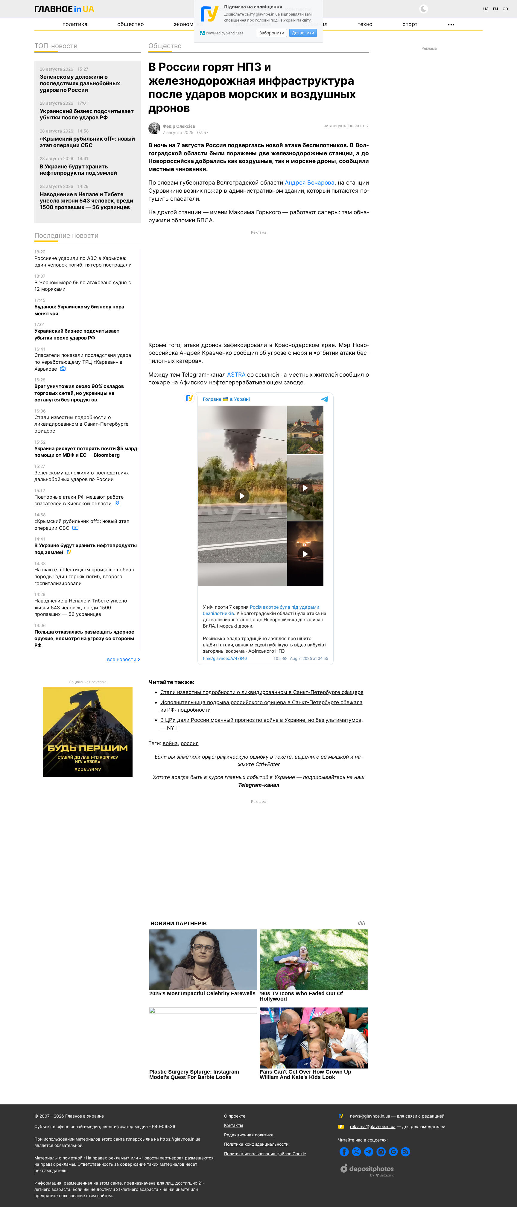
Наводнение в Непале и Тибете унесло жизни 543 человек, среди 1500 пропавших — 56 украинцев (80, 604)
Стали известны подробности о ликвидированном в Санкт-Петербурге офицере (262, 692)
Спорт (410, 24)
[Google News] (393, 1151)
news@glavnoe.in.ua (370, 1115)
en (505, 8)
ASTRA (236, 374)
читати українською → (346, 125)
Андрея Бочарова (310, 182)
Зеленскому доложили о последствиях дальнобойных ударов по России (81, 473)
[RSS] (405, 1151)
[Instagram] (381, 1151)
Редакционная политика (248, 1134)
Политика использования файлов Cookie (265, 1153)
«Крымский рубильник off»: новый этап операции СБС (81, 521)
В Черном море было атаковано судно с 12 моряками (82, 282)
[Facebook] (344, 1151)
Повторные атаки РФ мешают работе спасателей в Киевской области (79, 497)
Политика (75, 24)
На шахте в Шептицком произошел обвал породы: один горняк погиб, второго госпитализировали (84, 573)
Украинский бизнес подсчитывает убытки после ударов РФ (76, 331)
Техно (365, 24)
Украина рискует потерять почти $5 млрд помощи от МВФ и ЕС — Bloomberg (85, 448)
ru (495, 8)
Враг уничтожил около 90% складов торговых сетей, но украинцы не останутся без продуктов (79, 390)
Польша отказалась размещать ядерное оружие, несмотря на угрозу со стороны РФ (84, 635)
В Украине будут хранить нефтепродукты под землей (85, 545)
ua (486, 8)
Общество (130, 24)
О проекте (234, 1115)
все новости (121, 659)
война (170, 743)
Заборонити (271, 33)
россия (190, 743)
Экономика (188, 24)
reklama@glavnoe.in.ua (373, 1126)
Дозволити (303, 33)
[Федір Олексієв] (154, 132)
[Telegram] (368, 1151)
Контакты (233, 1125)
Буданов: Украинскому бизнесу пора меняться (79, 307)
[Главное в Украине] (65, 10)
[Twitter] (356, 1151)
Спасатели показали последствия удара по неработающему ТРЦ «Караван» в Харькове (82, 359)
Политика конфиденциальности (256, 1144)
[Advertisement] (258, 285)
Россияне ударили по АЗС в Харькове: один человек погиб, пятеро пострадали (83, 258)
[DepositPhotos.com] (367, 1171)
